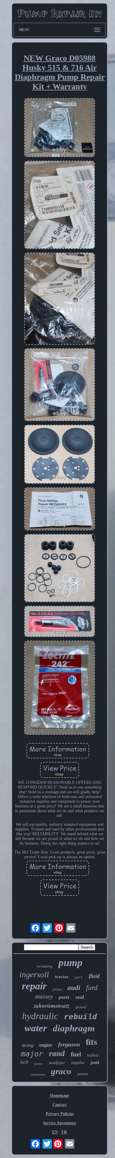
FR (64, 1132)
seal (79, 997)
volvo (92, 1055)
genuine (82, 1074)
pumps (38, 1063)
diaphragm (74, 1028)
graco (61, 1071)
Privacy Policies (60, 1114)
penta (57, 989)
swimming (44, 966)
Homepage (59, 1095)
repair (34, 986)
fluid (94, 976)
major (32, 1054)
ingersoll (34, 974)
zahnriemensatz (52, 1005)
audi (74, 987)
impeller (78, 1063)
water (35, 1028)
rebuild (80, 1017)
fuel (76, 1054)
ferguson (69, 1044)
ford (92, 987)
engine (45, 1045)
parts (64, 997)
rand (57, 1053)
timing (27, 1045)
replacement (38, 1074)
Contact (59, 1104)
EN (55, 1132)
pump (70, 962)
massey (44, 996)
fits (91, 1041)
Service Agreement (59, 1123)
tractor (62, 976)
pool (95, 1062)
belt (24, 1062)
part (79, 977)
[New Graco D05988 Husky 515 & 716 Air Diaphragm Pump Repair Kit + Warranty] (59, 128)
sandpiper (57, 1063)
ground (80, 1007)
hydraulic (40, 1016)
